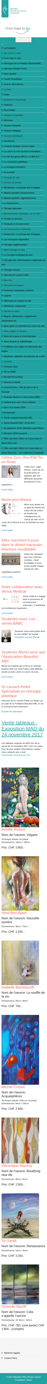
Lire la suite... (8, 489)
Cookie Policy (10, 1358)
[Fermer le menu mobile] (3, 44)
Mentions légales (12, 1353)
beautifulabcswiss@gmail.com (16, 755)
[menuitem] (23, 48)
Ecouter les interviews (12, 711)
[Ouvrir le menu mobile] (23, 40)
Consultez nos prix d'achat (27, 637)
